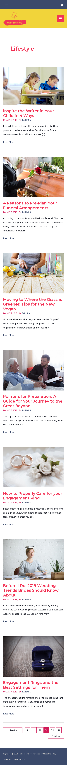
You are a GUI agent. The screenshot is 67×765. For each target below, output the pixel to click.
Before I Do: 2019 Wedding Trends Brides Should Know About (31, 590)
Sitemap (7, 759)
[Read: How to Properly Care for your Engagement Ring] (33, 466)
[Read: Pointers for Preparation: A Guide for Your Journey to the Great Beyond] (33, 370)
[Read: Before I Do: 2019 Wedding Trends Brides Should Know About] (33, 559)
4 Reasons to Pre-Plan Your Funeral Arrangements (30, 205)
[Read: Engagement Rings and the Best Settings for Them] (33, 656)
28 (40, 730)
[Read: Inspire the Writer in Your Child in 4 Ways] (33, 85)
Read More (8, 142)
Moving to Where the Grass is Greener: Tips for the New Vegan (32, 304)
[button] (62, 5)
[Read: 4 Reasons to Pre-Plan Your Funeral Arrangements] (33, 176)
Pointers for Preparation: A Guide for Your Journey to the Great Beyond (32, 401)
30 (52, 730)
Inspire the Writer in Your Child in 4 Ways (28, 113)
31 (58, 730)
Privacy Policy (19, 759)
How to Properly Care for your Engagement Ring (32, 496)
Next (56, 735)
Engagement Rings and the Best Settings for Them (30, 685)
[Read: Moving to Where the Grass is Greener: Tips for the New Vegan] (33, 273)
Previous (13, 730)
